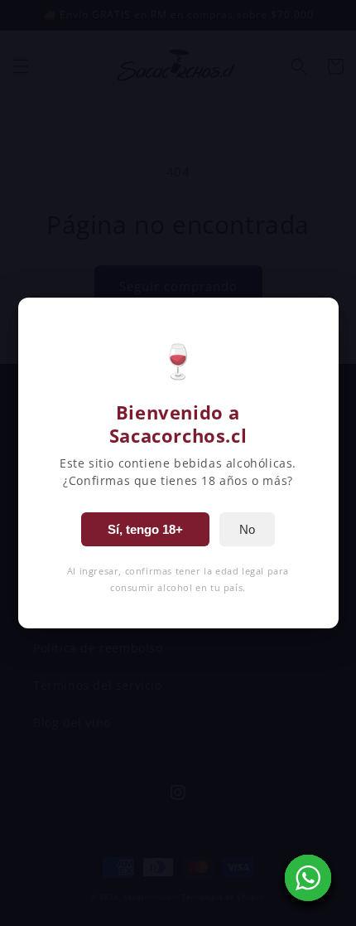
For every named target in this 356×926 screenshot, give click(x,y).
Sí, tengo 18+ (145, 529)
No (247, 529)
